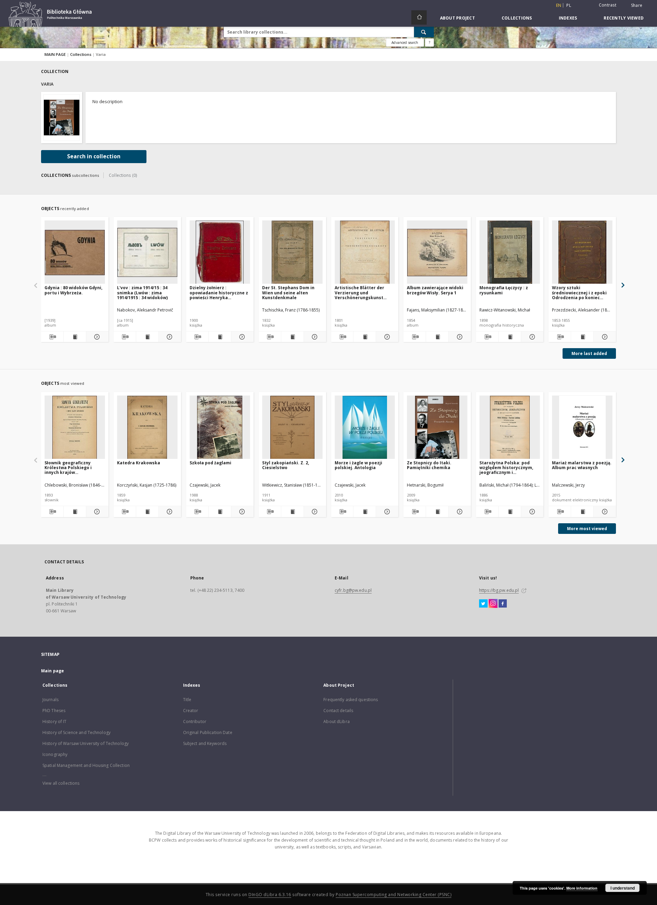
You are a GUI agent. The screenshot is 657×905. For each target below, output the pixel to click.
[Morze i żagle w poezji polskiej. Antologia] (365, 427)
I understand (622, 888)
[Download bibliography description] (52, 336)
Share (636, 5)
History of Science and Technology (76, 732)
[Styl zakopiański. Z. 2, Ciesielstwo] (292, 427)
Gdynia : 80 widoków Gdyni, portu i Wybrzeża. (73, 290)
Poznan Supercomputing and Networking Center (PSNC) (393, 894)
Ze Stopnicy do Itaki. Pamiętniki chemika (429, 465)
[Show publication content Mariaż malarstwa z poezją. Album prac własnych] (582, 511)
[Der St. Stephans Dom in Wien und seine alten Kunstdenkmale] (292, 252)
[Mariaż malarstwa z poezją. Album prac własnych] (582, 427)
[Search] (424, 31)
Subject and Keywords (205, 743)
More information (581, 888)
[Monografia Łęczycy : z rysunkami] (510, 252)
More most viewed (587, 528)
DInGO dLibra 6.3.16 (269, 894)
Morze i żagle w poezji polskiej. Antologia (358, 465)
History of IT (54, 721)
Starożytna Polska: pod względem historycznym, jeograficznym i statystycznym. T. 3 (506, 467)
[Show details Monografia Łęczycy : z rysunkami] (531, 336)
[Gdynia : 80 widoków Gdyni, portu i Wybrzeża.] (75, 252)
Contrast (607, 5)
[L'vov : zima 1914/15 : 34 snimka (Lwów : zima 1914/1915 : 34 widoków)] (147, 252)
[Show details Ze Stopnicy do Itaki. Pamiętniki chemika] (459, 511)
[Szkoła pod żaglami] (220, 427)
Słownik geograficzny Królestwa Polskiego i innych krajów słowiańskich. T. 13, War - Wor (71, 467)
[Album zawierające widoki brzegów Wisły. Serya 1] (437, 252)
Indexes (568, 18)
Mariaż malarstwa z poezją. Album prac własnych (581, 465)
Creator (190, 710)
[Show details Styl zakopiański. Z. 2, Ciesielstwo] (314, 511)
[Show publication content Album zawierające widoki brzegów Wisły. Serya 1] (437, 336)
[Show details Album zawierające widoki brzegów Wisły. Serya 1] (459, 336)
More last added (589, 353)
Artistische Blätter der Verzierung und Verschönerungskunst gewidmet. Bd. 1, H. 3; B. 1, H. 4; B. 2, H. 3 (362, 292)
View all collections (60, 783)
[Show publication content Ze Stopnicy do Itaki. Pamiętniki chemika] (437, 511)
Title (187, 699)
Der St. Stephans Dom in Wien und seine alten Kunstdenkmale (288, 292)
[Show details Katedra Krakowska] (169, 511)
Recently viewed (624, 18)
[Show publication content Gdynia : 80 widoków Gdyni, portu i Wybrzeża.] (75, 336)
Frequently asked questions (350, 699)
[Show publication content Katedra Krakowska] (147, 511)
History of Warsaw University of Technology (85, 743)
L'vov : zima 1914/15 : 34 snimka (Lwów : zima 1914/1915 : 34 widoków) (142, 292)
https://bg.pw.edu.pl (499, 590)
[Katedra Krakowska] (147, 427)
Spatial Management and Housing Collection (86, 765)
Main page (52, 671)
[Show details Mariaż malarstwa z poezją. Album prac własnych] (604, 511)
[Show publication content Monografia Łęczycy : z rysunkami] (510, 336)
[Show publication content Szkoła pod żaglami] (220, 511)
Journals (50, 699)
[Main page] (419, 17)
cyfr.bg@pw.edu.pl (353, 590)
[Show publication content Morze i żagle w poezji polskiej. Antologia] (364, 511)
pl (568, 5)
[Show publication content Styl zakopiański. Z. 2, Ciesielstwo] (292, 511)
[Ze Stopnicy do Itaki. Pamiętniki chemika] (437, 427)
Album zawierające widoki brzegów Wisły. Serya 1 (435, 290)
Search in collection (93, 156)
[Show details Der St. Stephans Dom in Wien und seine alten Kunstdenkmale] (314, 336)
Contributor (194, 721)
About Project (457, 18)
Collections (517, 18)
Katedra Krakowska (138, 463)
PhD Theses (53, 710)
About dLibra (336, 721)
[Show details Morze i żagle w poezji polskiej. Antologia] (386, 511)
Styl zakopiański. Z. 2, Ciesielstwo (285, 465)
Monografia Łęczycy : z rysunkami (503, 290)
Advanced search (404, 42)
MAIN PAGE (55, 54)
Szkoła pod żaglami (210, 463)
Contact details (338, 710)
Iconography (54, 754)
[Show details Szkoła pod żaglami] (241, 511)
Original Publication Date (207, 732)
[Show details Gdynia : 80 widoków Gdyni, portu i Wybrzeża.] (96, 336)
